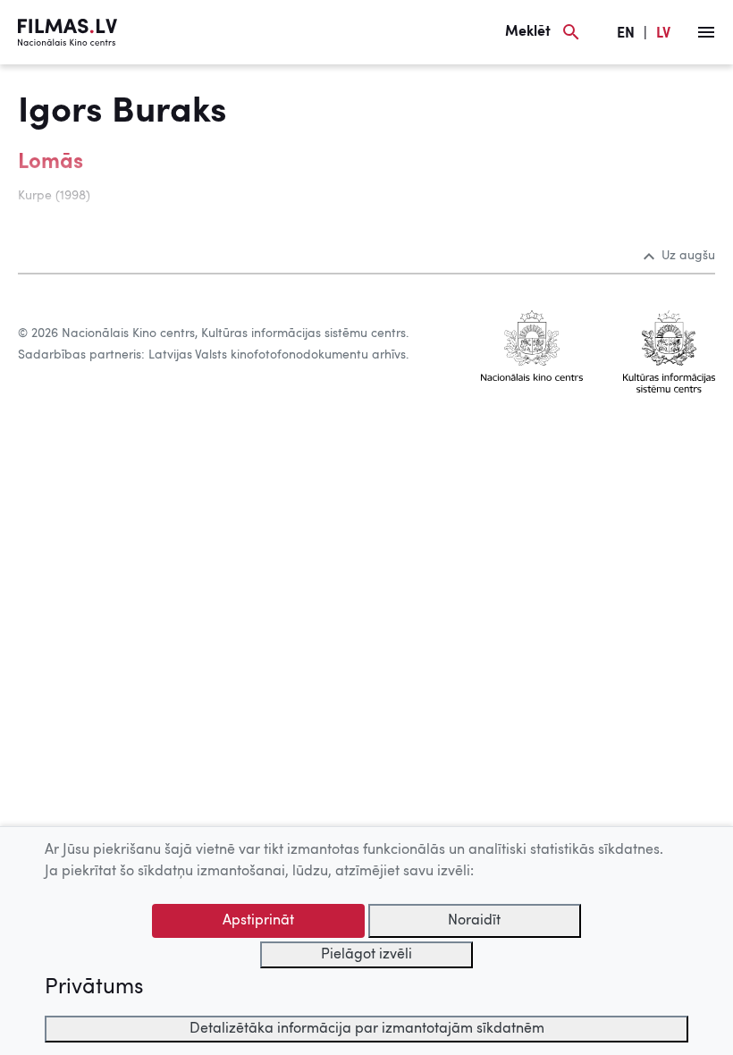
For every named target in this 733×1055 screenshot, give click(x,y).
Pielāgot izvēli (366, 955)
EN (626, 34)
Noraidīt (474, 921)
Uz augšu (688, 255)
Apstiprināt (258, 921)
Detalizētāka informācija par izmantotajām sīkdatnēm (367, 1029)
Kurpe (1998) (54, 196)
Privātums (94, 988)
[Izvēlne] (706, 32)
